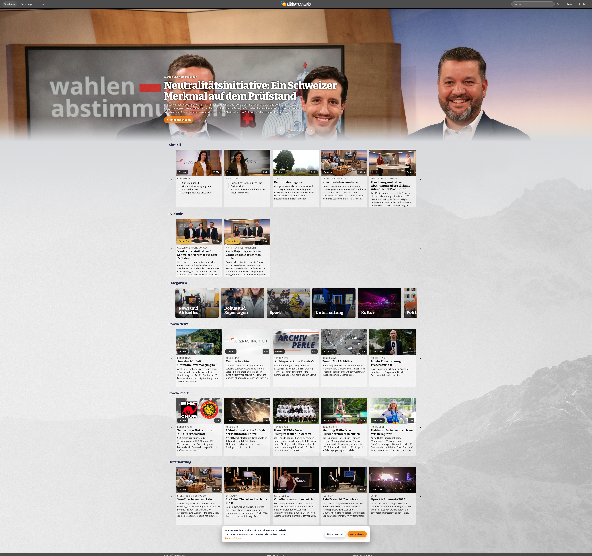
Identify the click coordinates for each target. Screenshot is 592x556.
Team (570, 4)
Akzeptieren (357, 534)
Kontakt (583, 4)
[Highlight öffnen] (296, 74)
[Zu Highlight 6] (303, 130)
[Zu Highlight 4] (297, 130)
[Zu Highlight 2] (292, 130)
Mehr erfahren (233, 538)
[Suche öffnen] (558, 4)
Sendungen (27, 4)
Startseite (10, 4)
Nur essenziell (335, 534)
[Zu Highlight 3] (294, 130)
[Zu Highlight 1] (289, 130)
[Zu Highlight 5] (300, 130)
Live (41, 4)
